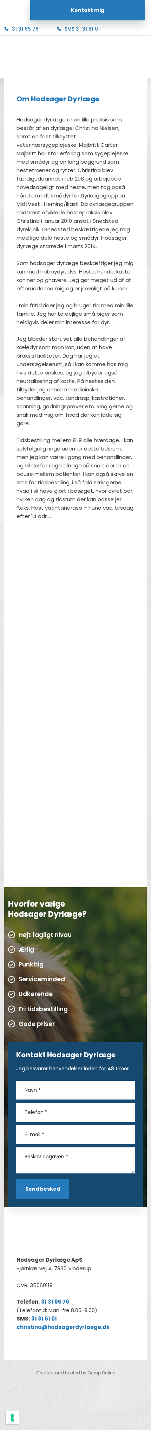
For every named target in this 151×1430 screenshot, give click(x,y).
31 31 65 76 (55, 1301)
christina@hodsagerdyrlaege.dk (63, 1327)
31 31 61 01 (44, 1318)
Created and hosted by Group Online (75, 1373)
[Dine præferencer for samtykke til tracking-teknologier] (12, 1417)
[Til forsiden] (75, 57)
